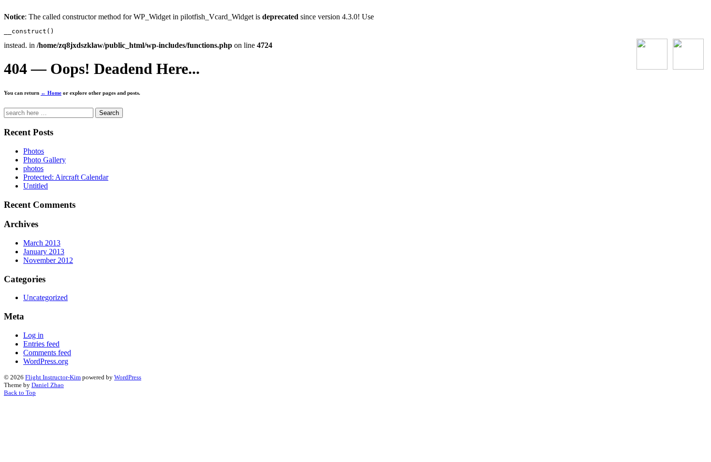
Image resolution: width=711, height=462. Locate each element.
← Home (51, 93)
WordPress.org (45, 361)
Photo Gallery (44, 160)
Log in (33, 335)
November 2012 (48, 260)
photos (33, 168)
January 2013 (43, 251)
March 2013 (41, 243)
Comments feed (47, 352)
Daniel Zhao (47, 385)
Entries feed (41, 344)
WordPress (127, 377)
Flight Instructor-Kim (53, 377)
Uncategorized (45, 297)
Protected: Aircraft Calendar (65, 177)
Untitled (35, 186)
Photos (33, 151)
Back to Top (20, 392)
